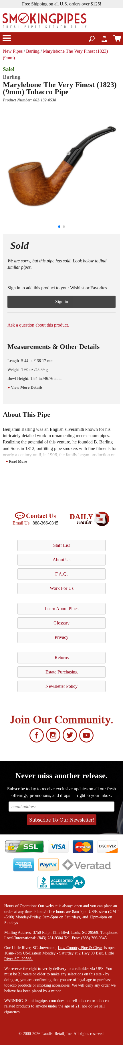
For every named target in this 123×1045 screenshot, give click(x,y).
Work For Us (62, 588)
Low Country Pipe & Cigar (80, 948)
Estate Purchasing (61, 671)
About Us (61, 559)
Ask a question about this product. (38, 325)
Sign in (61, 301)
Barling (32, 51)
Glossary (61, 622)
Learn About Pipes (61, 608)
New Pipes (13, 51)
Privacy (61, 637)
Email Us (21, 522)
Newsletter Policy (61, 686)
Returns (62, 657)
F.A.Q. (61, 573)
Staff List (61, 545)
